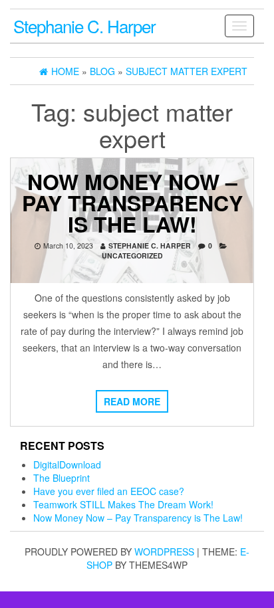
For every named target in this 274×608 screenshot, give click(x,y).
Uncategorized (132, 255)
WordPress (164, 551)
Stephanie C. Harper (84, 25)
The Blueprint (61, 477)
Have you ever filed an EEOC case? (108, 491)
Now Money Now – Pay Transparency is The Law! (132, 202)
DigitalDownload (67, 464)
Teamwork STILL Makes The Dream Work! (123, 504)
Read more (132, 401)
